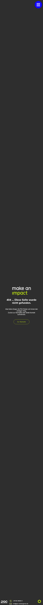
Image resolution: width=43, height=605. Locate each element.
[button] (38, 4)
